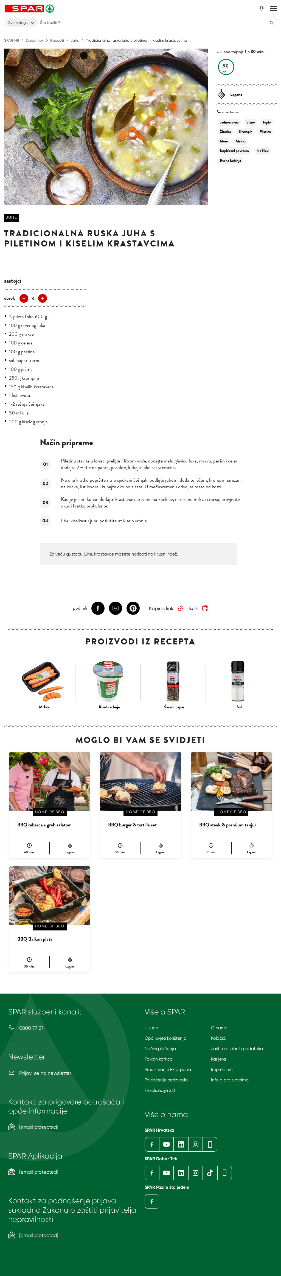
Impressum (222, 1069)
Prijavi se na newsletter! (45, 1073)
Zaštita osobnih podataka (237, 1048)
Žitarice (225, 131)
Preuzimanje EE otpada (168, 1069)
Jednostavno (229, 122)
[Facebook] (152, 1144)
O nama (219, 1027)
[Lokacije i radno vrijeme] (261, 8)
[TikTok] (210, 1173)
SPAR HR (11, 40)
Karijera (218, 1059)
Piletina (265, 131)
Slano (250, 122)
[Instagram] (195, 1144)
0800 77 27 (31, 1028)
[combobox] (21, 22)
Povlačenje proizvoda (166, 1080)
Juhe (75, 40)
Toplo (267, 122)
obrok (9, 298)
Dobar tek (35, 40)
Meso (224, 141)
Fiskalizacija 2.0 (160, 1090)
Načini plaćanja (160, 1048)
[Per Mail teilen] (115, 608)
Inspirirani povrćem (234, 151)
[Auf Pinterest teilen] (133, 608)
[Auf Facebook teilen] (98, 608)
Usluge (151, 1027)
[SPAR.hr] (30, 8)
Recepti (57, 40)
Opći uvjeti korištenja (165, 1038)
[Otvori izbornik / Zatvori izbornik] (273, 8)
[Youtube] (166, 1144)
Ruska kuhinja (230, 160)
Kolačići (218, 1038)
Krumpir (245, 131)
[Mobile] (210, 1144)
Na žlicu (263, 151)
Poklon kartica (159, 1059)
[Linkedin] (181, 1144)
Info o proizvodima (230, 1080)
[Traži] (271, 22)
